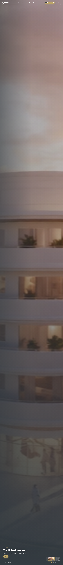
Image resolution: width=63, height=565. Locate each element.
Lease (23, 2)
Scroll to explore (8, 562)
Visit (26, 2)
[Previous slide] (49, 562)
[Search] (60, 3)
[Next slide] (57, 562)
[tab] (51, 559)
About (34, 2)
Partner (30, 2)
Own (19, 2)
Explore (5, 556)
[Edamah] (5, 3)
